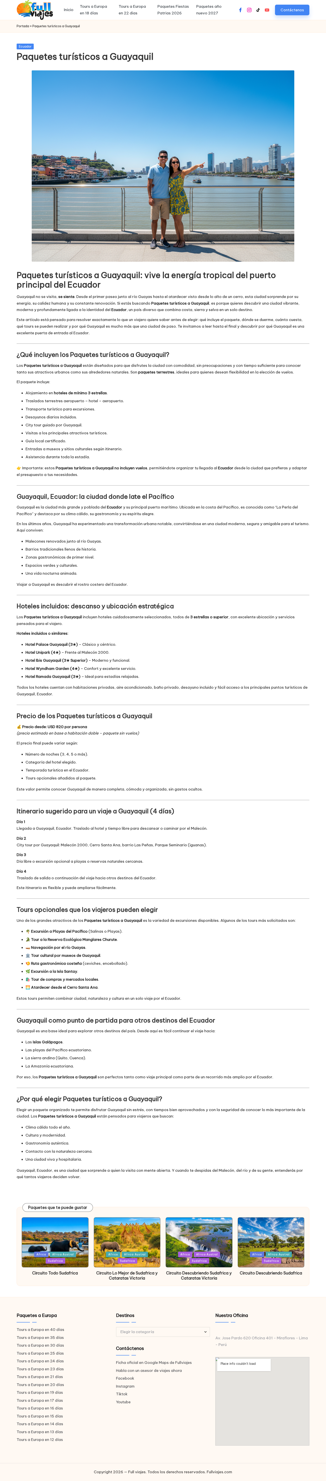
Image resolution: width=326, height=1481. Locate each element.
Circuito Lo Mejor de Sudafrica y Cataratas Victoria (127, 1275)
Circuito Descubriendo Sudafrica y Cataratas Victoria (199, 1275)
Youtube (123, 1402)
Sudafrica (55, 1261)
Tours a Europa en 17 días (40, 1400)
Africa (41, 1254)
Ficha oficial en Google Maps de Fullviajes (154, 1362)
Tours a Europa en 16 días (40, 1408)
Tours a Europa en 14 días (40, 1423)
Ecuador (25, 46)
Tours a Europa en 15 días (40, 1416)
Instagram (125, 1386)
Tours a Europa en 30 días (40, 1345)
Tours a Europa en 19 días (40, 1392)
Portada (23, 26)
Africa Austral (63, 1254)
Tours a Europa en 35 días (40, 1337)
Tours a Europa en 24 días (40, 1361)
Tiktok (122, 1394)
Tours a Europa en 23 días (40, 1369)
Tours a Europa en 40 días (40, 1329)
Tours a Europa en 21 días (40, 1376)
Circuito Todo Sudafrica (55, 1273)
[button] (292, 10)
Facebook (125, 1378)
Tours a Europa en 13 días (40, 1431)
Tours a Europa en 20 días (40, 1384)
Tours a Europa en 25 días (40, 1353)
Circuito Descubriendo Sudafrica (271, 1273)
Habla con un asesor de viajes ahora (149, 1370)
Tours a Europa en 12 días (40, 1439)
